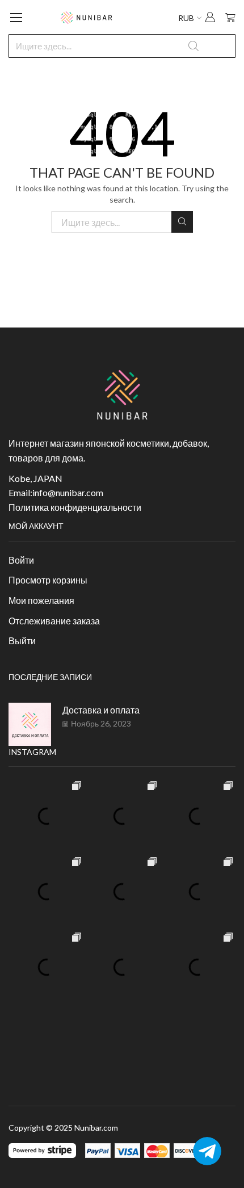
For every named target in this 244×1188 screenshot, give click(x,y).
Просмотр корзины (48, 579)
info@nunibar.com (67, 492)
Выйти (22, 640)
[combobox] (122, 46)
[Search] (182, 222)
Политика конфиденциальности (75, 507)
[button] (210, 18)
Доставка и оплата (101, 709)
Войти (21, 560)
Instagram (32, 752)
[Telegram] (207, 1151)
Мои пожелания (41, 600)
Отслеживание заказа (54, 620)
